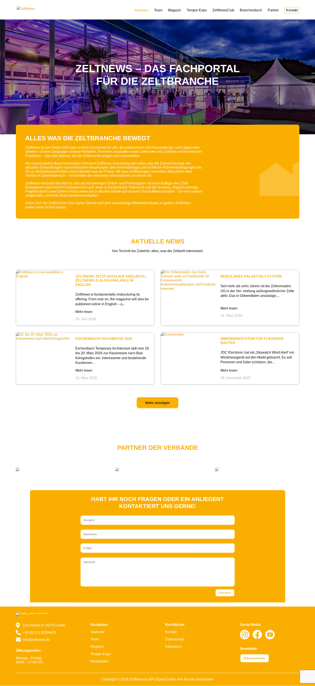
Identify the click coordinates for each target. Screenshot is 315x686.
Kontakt (292, 10)
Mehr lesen (83, 312)
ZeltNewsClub (223, 10)
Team (158, 10)
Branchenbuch (251, 10)
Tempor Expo (197, 10)
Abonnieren (254, 658)
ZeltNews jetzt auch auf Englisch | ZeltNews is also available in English (110, 280)
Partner (273, 10)
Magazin (174, 10)
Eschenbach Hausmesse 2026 (103, 339)
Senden (225, 592)
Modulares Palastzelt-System (251, 276)
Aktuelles (141, 10)
